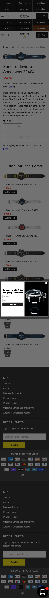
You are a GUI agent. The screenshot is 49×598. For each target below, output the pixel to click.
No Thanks (12, 308)
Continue (13, 304)
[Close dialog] (46, 283)
